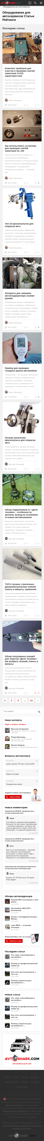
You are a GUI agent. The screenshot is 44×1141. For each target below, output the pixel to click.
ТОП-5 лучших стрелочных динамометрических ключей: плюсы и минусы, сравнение (20, 586)
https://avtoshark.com (14, 1105)
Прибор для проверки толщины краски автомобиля (21, 369)
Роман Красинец (15, 100)
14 (31, 700)
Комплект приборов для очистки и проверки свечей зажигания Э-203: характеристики (20, 72)
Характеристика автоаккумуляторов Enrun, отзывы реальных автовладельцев (20, 867)
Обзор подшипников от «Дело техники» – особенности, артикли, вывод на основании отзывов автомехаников (21, 514)
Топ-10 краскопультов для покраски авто (19, 225)
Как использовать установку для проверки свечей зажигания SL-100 (20, 148)
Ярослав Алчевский (16, 464)
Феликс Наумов (18, 745)
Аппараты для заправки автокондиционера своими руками (19, 295)
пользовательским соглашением (16, 1126)
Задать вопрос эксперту (15, 724)
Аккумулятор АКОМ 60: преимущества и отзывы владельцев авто (19, 812)
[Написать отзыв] (30, 3)
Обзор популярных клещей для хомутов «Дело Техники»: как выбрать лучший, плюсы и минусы (21, 660)
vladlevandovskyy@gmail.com (14, 1111)
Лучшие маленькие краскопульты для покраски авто (20, 440)
